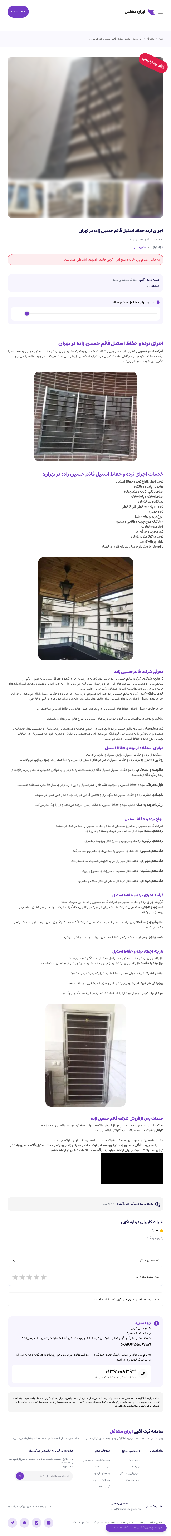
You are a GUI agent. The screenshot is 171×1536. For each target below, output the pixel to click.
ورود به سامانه (132, 1480)
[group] (85, 314)
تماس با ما (134, 1460)
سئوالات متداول (101, 1480)
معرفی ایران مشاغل (130, 1473)
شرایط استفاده (102, 1466)
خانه (161, 39)
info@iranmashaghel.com (126, 1509)
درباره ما (136, 1466)
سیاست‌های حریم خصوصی (96, 1460)
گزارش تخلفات (103, 1486)
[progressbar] (92, 314)
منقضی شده (120, 280)
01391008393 (121, 1371)
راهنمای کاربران (102, 1473)
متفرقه (150, 39)
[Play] (19, 313)
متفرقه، (133, 280)
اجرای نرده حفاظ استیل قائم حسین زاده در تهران (115, 39)
